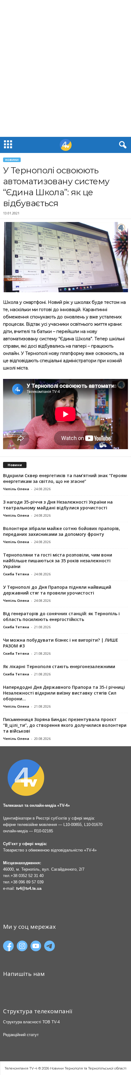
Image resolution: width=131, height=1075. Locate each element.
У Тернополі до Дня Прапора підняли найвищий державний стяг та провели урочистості (57, 590)
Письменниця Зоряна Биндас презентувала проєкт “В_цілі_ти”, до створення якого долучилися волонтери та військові (64, 725)
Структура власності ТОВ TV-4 (31, 1022)
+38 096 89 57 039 (27, 882)
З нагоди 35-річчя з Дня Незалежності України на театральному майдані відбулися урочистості (58, 505)
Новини (12, 160)
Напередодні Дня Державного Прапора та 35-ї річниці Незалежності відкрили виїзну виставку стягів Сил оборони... (64, 693)
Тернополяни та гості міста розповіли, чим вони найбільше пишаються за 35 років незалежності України (57, 560)
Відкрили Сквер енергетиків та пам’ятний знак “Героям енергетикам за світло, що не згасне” (65, 478)
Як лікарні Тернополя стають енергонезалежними (59, 666)
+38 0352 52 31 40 (27, 875)
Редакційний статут (21, 1034)
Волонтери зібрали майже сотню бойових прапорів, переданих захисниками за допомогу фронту (61, 531)
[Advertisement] (65, 68)
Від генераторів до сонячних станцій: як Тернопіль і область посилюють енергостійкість (61, 616)
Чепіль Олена (16, 489)
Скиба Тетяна (16, 574)
